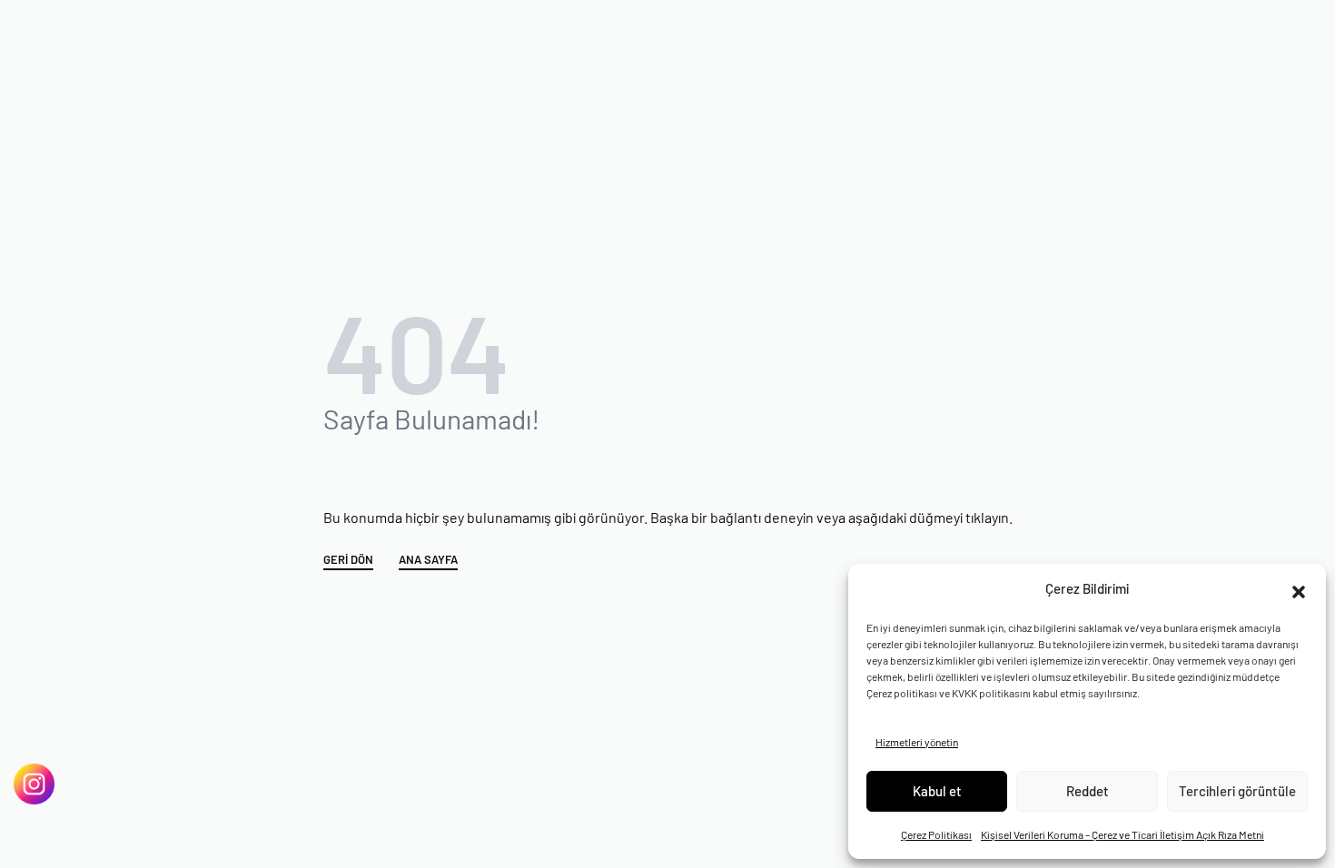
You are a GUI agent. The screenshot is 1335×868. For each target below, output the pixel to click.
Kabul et (937, 791)
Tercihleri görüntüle (1237, 791)
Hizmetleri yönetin (916, 741)
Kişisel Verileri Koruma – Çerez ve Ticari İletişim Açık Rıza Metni (1122, 834)
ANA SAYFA (428, 560)
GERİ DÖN (348, 560)
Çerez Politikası (936, 834)
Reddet (1087, 791)
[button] (1299, 589)
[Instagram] (34, 784)
